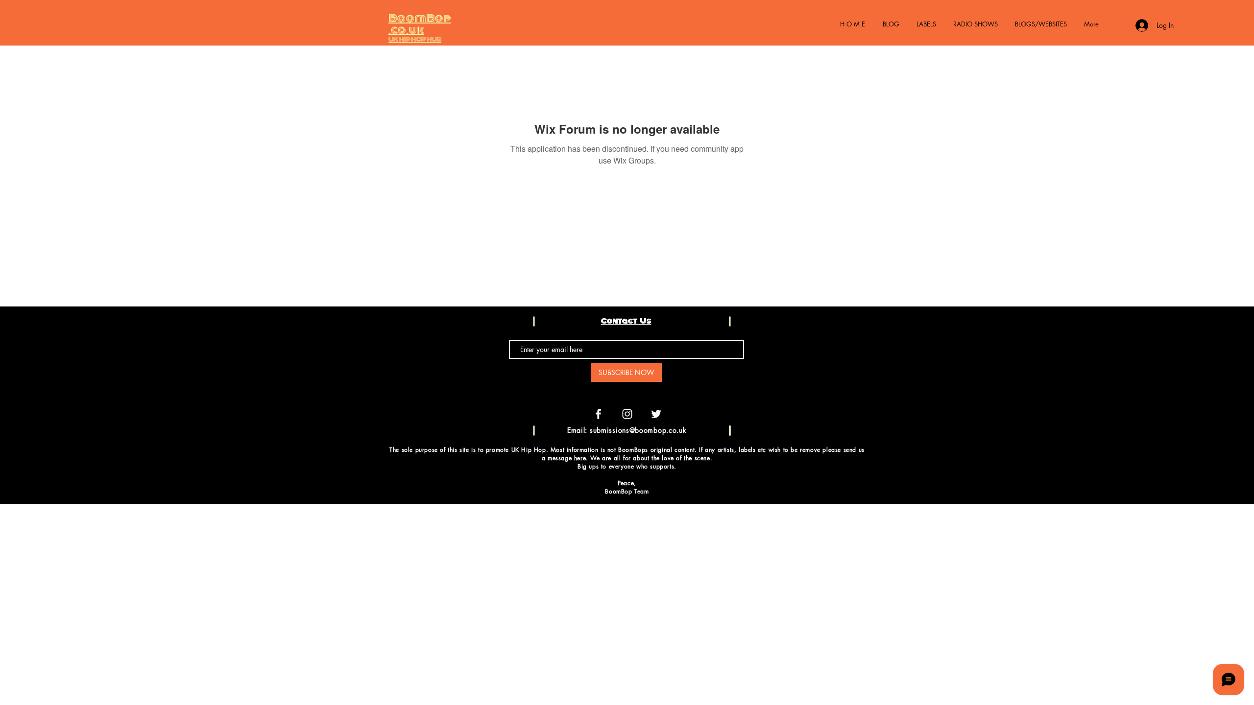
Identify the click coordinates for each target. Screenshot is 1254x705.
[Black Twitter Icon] (1222, 385)
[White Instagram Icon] (627, 414)
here (580, 458)
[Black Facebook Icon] (1222, 346)
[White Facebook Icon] (598, 414)
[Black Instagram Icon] (1222, 365)
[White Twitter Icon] (656, 414)
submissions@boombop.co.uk (638, 430)
